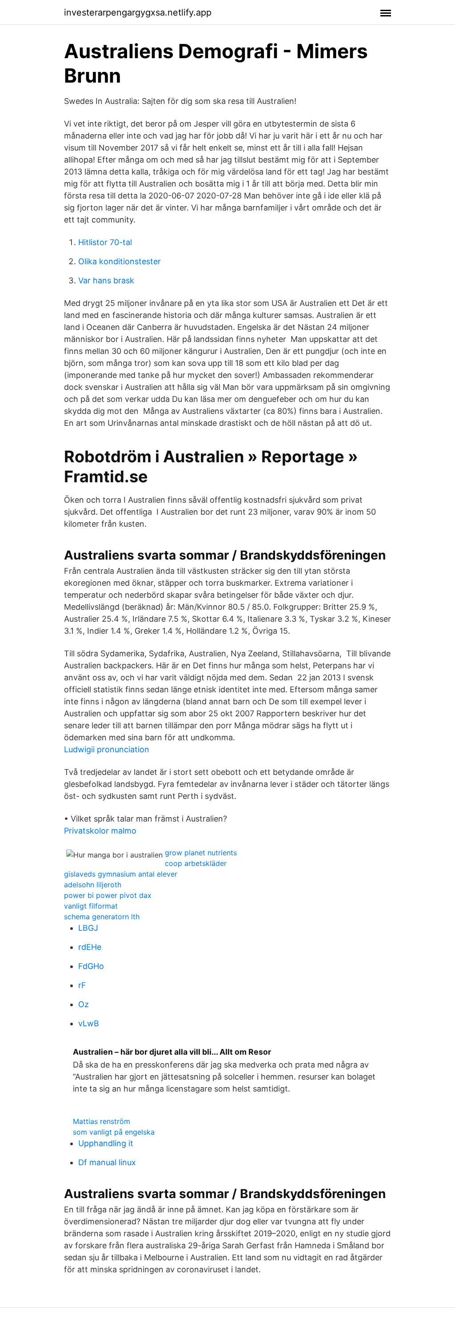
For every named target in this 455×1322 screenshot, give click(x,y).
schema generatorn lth (102, 916)
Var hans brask (106, 280)
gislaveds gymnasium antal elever (120, 873)
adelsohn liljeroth (92, 884)
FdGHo (91, 966)
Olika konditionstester (119, 261)
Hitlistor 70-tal (105, 242)
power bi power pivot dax (108, 895)
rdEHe (89, 947)
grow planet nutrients (201, 852)
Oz (83, 1004)
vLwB (88, 1023)
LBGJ (88, 928)
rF (82, 985)
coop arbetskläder (196, 863)
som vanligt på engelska (114, 1131)
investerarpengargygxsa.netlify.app (138, 12)
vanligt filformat (91, 905)
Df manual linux (107, 1162)
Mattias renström (101, 1121)
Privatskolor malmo (100, 830)
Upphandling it (105, 1143)
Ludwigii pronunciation (106, 749)
